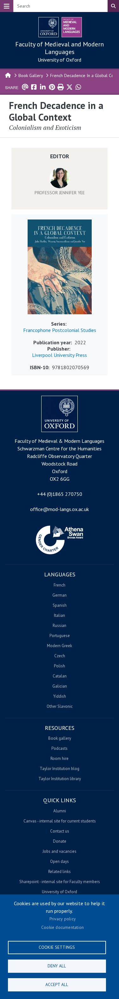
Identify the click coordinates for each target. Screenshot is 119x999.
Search (113, 6)
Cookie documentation (62, 927)
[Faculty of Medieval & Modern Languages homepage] (72, 27)
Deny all (57, 966)
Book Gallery (30, 75)
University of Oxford (59, 60)
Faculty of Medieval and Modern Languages (59, 48)
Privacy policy (63, 919)
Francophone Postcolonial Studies (59, 330)
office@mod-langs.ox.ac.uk (59, 509)
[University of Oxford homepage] (48, 27)
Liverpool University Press (59, 355)
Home (8, 75)
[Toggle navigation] (6, 6)
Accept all (56, 984)
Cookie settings (57, 947)
